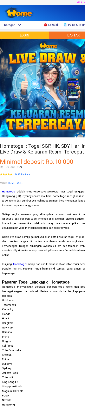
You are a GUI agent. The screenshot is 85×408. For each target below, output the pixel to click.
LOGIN (24, 35)
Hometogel (8, 191)
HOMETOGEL (15, 183)
